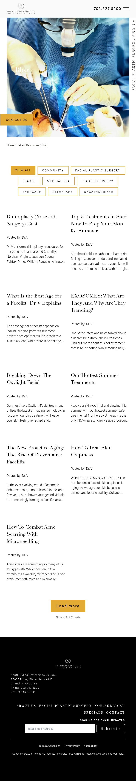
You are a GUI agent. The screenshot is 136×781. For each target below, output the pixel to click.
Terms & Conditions (49, 745)
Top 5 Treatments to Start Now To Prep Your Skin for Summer (99, 224)
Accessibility (90, 745)
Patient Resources (28, 145)
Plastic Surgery (97, 181)
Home (10, 145)
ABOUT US (26, 706)
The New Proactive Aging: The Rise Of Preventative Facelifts (35, 455)
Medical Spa (58, 181)
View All (23, 170)
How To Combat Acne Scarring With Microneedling (31, 534)
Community (53, 170)
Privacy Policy (72, 745)
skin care (32, 191)
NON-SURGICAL (110, 706)
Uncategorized (98, 191)
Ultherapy (63, 191)
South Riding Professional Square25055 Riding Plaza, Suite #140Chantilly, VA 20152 (33, 679)
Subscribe (111, 729)
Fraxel (29, 181)
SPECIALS (93, 712)
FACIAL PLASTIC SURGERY (65, 706)
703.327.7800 (27, 692)
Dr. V (25, 237)
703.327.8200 (107, 8)
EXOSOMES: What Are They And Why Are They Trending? (98, 303)
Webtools (118, 753)
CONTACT (115, 712)
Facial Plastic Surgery (98, 170)
